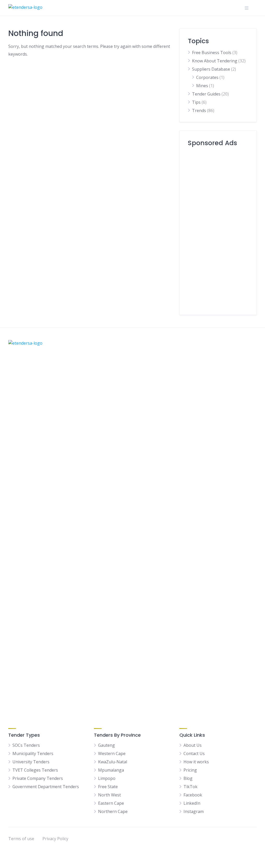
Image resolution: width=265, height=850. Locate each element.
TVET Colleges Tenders (35, 770)
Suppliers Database (211, 69)
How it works (196, 762)
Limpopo (106, 778)
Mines (202, 85)
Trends (199, 110)
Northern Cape (113, 811)
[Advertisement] (218, 228)
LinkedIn (191, 803)
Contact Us (194, 753)
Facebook (192, 795)
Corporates (207, 77)
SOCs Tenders (26, 745)
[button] (246, 8)
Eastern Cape (111, 803)
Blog (188, 778)
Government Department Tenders (45, 786)
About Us (192, 745)
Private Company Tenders (37, 778)
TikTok (190, 786)
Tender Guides (206, 94)
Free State (108, 786)
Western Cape (112, 753)
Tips (196, 102)
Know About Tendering (214, 61)
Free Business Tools (211, 52)
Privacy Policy (55, 838)
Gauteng (106, 745)
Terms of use (21, 838)
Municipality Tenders (32, 753)
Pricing (190, 770)
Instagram (193, 811)
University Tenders (30, 762)
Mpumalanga (111, 770)
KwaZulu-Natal (112, 762)
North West (109, 795)
